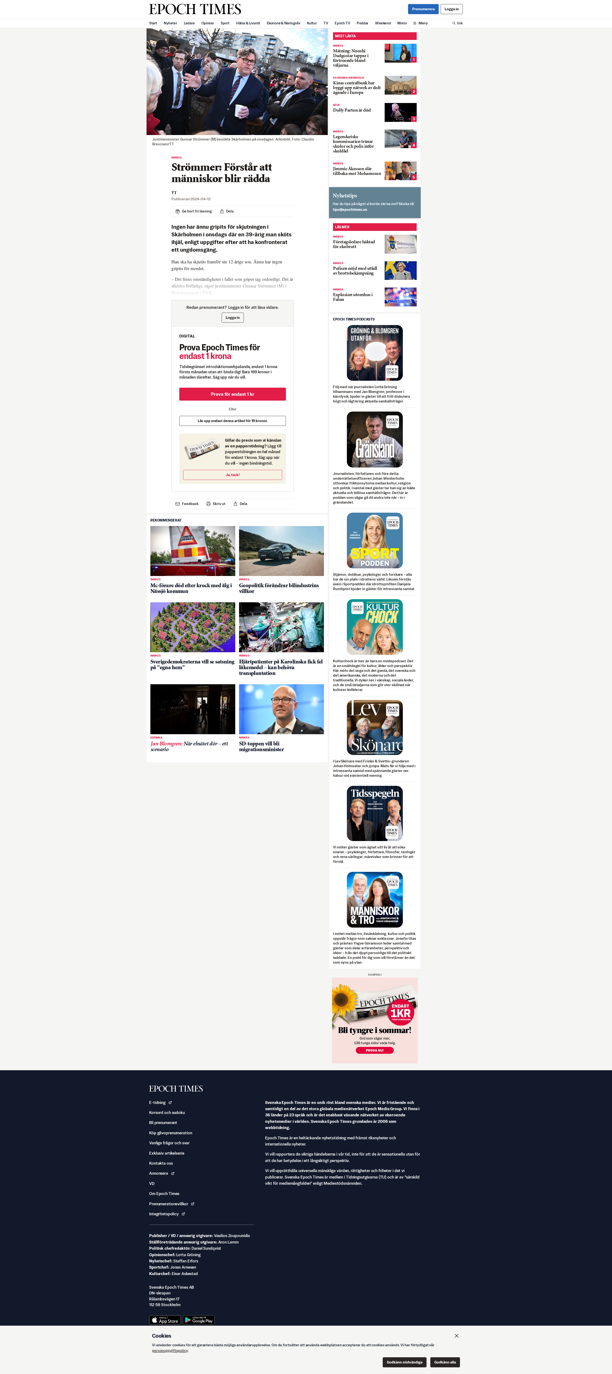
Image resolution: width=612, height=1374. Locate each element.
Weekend (383, 23)
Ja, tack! (233, 475)
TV (325, 23)
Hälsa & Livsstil (248, 23)
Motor (402, 23)
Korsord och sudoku (167, 1112)
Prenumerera (423, 9)
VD (151, 1183)
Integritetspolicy (164, 1213)
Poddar (362, 23)
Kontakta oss (161, 1163)
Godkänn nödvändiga (404, 1362)
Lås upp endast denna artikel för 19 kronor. (233, 421)
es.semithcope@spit (350, 209)
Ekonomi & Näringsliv (283, 23)
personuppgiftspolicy (170, 1350)
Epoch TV (342, 23)
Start (153, 23)
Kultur (312, 23)
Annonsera (158, 1173)
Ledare (189, 23)
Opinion (208, 23)
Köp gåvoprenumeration (170, 1132)
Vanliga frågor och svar (169, 1142)
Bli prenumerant (163, 1122)
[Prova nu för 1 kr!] (375, 1020)
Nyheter (170, 23)
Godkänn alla (445, 1362)
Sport (225, 23)
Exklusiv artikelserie (166, 1153)
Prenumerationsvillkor (168, 1203)
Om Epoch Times (164, 1193)
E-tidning (157, 1102)
